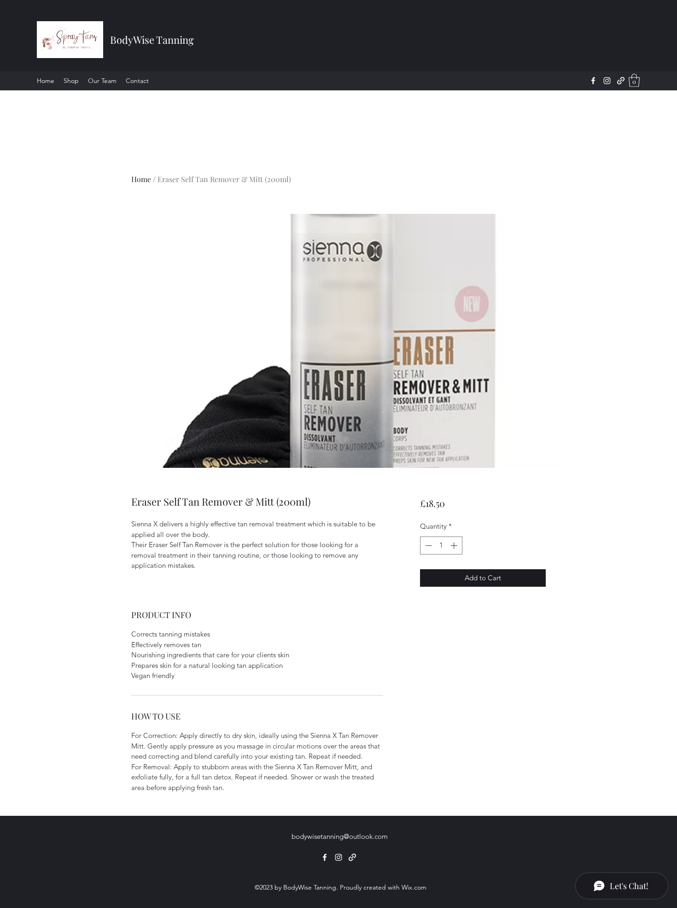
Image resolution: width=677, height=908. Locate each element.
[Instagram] (607, 80)
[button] (634, 80)
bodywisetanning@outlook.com (340, 836)
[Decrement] (427, 545)
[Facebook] (593, 80)
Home (141, 179)
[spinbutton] (441, 545)
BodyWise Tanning (152, 40)
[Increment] (455, 545)
